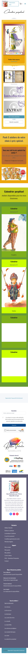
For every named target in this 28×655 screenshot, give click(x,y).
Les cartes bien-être (9, 617)
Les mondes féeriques (10, 632)
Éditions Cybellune (9, 530)
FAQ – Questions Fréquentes (12, 558)
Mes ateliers (8, 552)
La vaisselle (7, 621)
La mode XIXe (8, 625)
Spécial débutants (9, 603)
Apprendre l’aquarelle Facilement (16, 650)
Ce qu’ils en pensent (9, 536)
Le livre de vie (8, 610)
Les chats (7, 635)
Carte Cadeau (8, 555)
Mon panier (7, 550)
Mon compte (8, 547)
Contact (7, 561)
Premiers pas (12, 3)
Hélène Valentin (9, 528)
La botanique (8, 614)
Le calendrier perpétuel (10, 639)
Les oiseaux (7, 607)
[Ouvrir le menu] (25, 4)
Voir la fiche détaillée (14, 117)
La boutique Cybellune (10, 533)
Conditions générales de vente (12, 539)
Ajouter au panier (14, 122)
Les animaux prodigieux (10, 628)
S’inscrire (14, 425)
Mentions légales (9, 541)
